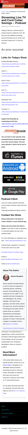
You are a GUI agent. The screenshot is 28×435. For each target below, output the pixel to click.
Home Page (7, 365)
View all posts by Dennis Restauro (13, 328)
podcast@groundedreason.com (12, 259)
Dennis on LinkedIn (12, 324)
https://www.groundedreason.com (15, 240)
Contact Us (4, 417)
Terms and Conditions (7, 413)
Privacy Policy (5, 409)
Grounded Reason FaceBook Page (12, 252)
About (3, 406)
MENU (6, 2)
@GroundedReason (13, 264)
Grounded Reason (14, 5)
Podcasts (7, 11)
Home (2, 11)
